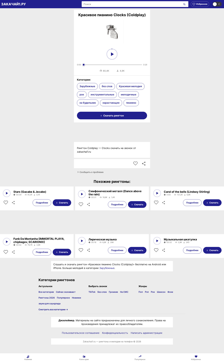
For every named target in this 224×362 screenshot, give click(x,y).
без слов (107, 86)
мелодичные (128, 94)
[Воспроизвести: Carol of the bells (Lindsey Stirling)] (157, 193)
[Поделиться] (13, 202)
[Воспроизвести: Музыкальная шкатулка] (157, 241)
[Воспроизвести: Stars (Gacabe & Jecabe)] (6, 193)
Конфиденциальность (115, 332)
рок (82, 94)
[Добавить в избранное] (135, 163)
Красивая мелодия (130, 86)
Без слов (102, 292)
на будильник (88, 102)
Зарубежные (87, 86)
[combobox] (131, 4)
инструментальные (102, 94)
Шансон (161, 292)
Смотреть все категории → (53, 309)
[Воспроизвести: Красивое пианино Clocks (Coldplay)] (112, 54)
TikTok (92, 292)
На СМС (124, 292)
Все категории (46, 292)
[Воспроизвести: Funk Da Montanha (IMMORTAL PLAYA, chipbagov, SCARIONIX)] (6, 241)
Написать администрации (146, 332)
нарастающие (111, 102)
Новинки (76, 297)
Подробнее (42, 202)
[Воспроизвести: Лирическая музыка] (82, 241)
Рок (153, 292)
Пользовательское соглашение (80, 332)
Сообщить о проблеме (91, 172)
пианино (131, 102)
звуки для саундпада (49, 303)
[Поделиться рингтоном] (143, 163)
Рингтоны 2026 (47, 297)
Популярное (63, 297)
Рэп (147, 292)
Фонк (170, 292)
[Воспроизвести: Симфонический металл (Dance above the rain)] (82, 194)
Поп (141, 292)
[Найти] (183, 4)
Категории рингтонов (57, 280)
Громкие (113, 292)
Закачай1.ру (13, 4)
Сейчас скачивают (66, 292)
